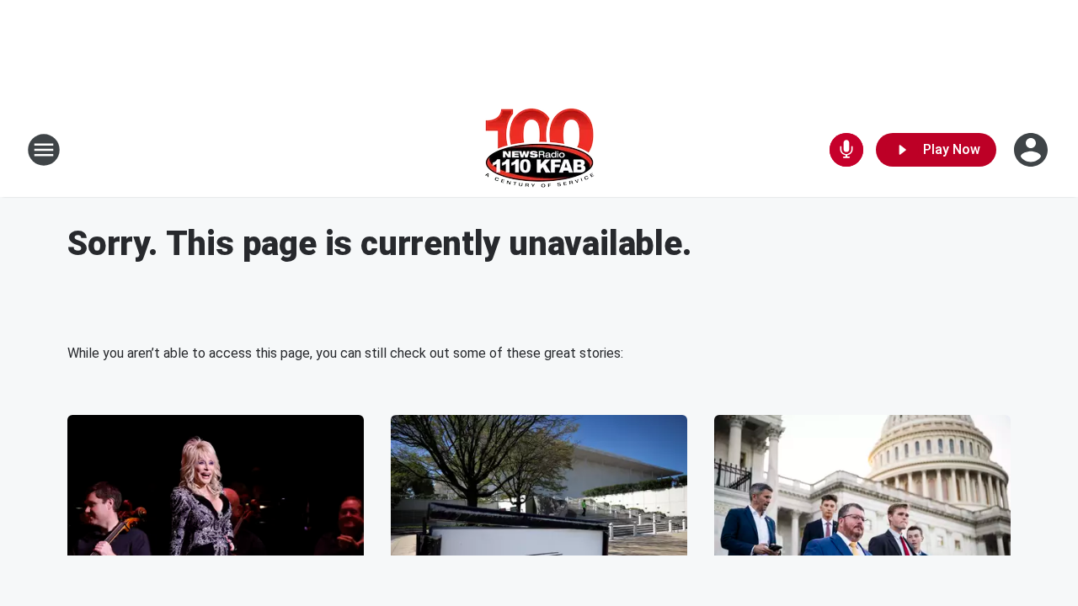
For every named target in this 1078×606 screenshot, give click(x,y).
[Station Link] (539, 150)
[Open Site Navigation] (44, 150)
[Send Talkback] (846, 150)
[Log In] (1032, 150)
